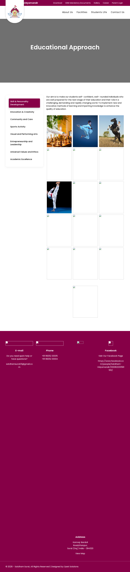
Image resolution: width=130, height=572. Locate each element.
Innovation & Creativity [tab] (22, 111)
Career (106, 3)
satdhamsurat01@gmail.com (19, 366)
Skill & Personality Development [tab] (19, 103)
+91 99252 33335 (50, 355)
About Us (67, 12)
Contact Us (117, 12)
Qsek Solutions (71, 566)
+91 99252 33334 (50, 358)
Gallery (97, 3)
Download (57, 3)
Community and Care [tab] (21, 119)
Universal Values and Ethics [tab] (24, 151)
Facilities (82, 12)
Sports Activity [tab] (17, 126)
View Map (80, 553)
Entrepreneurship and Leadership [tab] (21, 143)
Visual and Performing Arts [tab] (24, 134)
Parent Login (117, 3)
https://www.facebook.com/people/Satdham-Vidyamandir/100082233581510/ (110, 365)
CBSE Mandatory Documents (78, 3)
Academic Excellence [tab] (21, 159)
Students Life (99, 12)
